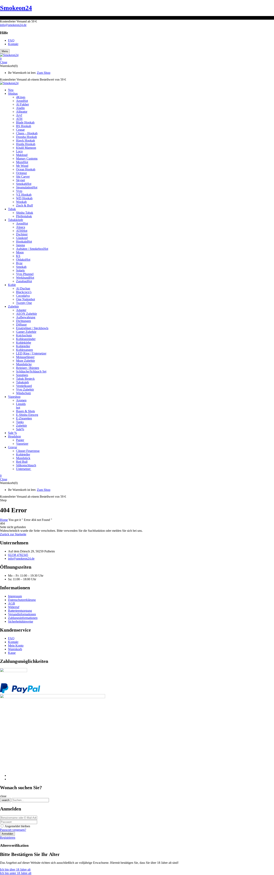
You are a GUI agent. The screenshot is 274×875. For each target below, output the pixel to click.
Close (3, 62)
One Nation (25, 299)
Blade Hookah (25, 122)
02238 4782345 (18, 555)
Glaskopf (22, 238)
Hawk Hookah (25, 140)
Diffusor (21, 324)
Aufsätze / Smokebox (32, 248)
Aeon (22, 100)
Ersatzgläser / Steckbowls (32, 328)
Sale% (20, 429)
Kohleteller (23, 346)
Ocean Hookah (25, 169)
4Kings (20, 97)
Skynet (20, 180)
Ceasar (20, 129)
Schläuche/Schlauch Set (31, 371)
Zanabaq (24, 281)
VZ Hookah (23, 194)
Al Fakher (22, 104)
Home (4, 520)
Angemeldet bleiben (17, 826)
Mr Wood (22, 165)
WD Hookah (24, 198)
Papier (20, 440)
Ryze (19, 263)
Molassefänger (25, 357)
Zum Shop (43, 72)
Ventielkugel (24, 386)
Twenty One (24, 303)
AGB (11, 603)
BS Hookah (23, 126)
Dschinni (21, 234)
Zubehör (21, 425)
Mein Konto (15, 645)
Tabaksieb (22, 382)
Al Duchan (23, 288)
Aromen (21, 400)
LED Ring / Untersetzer (31, 353)
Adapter (21, 310)
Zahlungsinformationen (23, 618)
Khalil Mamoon (26, 147)
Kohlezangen (24, 349)
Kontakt (13, 642)
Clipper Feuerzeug (28, 451)
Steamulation (26, 187)
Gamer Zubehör (26, 331)
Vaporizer (22, 443)
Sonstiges (22, 375)
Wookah (21, 202)
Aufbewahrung (25, 317)
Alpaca (20, 227)
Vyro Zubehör (25, 389)
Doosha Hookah (26, 137)
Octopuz (21, 173)
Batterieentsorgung (20, 610)
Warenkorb (15, 649)
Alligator (21, 111)
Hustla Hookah (25, 144)
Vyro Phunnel (24, 274)
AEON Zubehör (26, 313)
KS (18, 256)
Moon (20, 252)
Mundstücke (24, 364)
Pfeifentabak (24, 216)
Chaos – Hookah (27, 133)
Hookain (24, 241)
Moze (22, 162)
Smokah (23, 183)
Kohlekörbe (23, 342)
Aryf (19, 115)
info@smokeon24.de (13, 25)
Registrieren (7, 837)
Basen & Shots (25, 411)
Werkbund (25, 277)
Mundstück (23, 458)
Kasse (12, 652)
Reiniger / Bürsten (27, 368)
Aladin (20, 108)
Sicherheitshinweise (20, 621)
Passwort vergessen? (13, 829)
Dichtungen (23, 321)
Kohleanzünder (26, 339)
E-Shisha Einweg (27, 414)
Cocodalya (23, 295)
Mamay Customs (27, 158)
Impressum (15, 596)
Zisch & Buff (24, 205)
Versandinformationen (22, 614)
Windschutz (23, 393)
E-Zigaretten (24, 418)
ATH (19, 119)
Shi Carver (23, 176)
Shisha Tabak (24, 212)
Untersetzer (23, 469)
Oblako (23, 259)
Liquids (21, 404)
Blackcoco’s (23, 292)
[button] (137, 59)
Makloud (21, 155)
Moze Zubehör (25, 360)
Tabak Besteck (25, 378)
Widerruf (13, 607)
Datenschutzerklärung (22, 600)
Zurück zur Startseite (13, 534)
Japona (20, 245)
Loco (19, 151)
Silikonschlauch (26, 465)
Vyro (19, 191)
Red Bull (21, 461)
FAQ (11, 638)
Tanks (20, 422)
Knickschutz (24, 335)
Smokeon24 (16, 7)
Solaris (20, 270)
